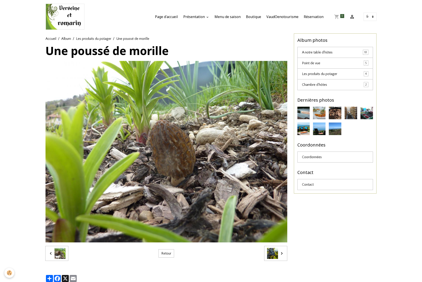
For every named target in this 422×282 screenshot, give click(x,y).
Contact (308, 185)
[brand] (65, 17)
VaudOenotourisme (282, 16)
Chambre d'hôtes (334, 85)
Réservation (314, 16)
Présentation (194, 16)
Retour (166, 253)
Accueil (50, 39)
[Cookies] (9, 273)
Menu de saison (228, 16)
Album (66, 39)
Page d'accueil (166, 16)
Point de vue (334, 63)
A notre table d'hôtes (334, 52)
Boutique (253, 16)
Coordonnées (312, 157)
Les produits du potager (93, 39)
